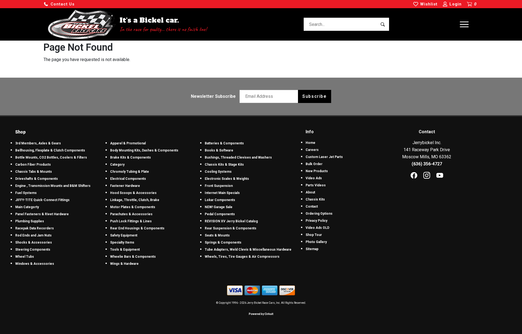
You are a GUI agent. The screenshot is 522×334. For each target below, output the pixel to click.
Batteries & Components (224, 143)
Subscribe (314, 96)
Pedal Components (220, 214)
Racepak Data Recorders (34, 228)
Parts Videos (316, 185)
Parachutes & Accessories (131, 214)
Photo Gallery (316, 242)
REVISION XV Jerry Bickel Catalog (231, 221)
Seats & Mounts (217, 235)
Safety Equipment (123, 235)
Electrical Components (128, 179)
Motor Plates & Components (132, 207)
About (310, 192)
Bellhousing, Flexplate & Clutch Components (50, 150)
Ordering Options (319, 213)
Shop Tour (314, 235)
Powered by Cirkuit (261, 313)
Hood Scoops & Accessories (133, 193)
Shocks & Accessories (33, 242)
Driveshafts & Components (36, 179)
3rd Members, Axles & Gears (38, 143)
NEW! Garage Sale (218, 207)
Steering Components (32, 249)
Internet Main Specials (222, 193)
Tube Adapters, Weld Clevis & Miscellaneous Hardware (248, 249)
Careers (312, 150)
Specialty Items (122, 242)
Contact (312, 206)
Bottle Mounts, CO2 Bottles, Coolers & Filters (51, 157)
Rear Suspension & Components (230, 228)
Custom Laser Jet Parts (324, 157)
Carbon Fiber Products (33, 164)
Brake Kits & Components (130, 157)
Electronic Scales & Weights (227, 179)
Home (310, 143)
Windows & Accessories (34, 264)
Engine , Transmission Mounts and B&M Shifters (53, 186)
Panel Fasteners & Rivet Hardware (42, 214)
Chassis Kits (315, 199)
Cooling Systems (218, 172)
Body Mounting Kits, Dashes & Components (144, 150)
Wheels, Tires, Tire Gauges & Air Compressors (242, 257)
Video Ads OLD (317, 228)
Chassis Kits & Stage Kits (224, 164)
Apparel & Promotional (128, 143)
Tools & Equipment (125, 249)
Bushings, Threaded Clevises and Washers (238, 157)
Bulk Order (314, 164)
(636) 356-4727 (427, 163)
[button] (59, 4)
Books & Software (219, 150)
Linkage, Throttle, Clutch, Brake (134, 200)
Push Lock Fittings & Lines (131, 221)
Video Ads (314, 178)
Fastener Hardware (125, 186)
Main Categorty (27, 207)
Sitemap (312, 249)
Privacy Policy (316, 221)
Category (117, 164)
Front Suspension (219, 186)
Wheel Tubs (24, 257)
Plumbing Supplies (29, 221)
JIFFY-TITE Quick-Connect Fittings (42, 200)
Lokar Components (220, 200)
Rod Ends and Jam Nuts (33, 235)
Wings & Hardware (124, 264)
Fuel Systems (26, 193)
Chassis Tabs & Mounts (33, 172)
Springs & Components (223, 242)
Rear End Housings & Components (137, 228)
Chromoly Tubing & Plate (129, 172)
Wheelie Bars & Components (133, 257)
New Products (317, 171)
